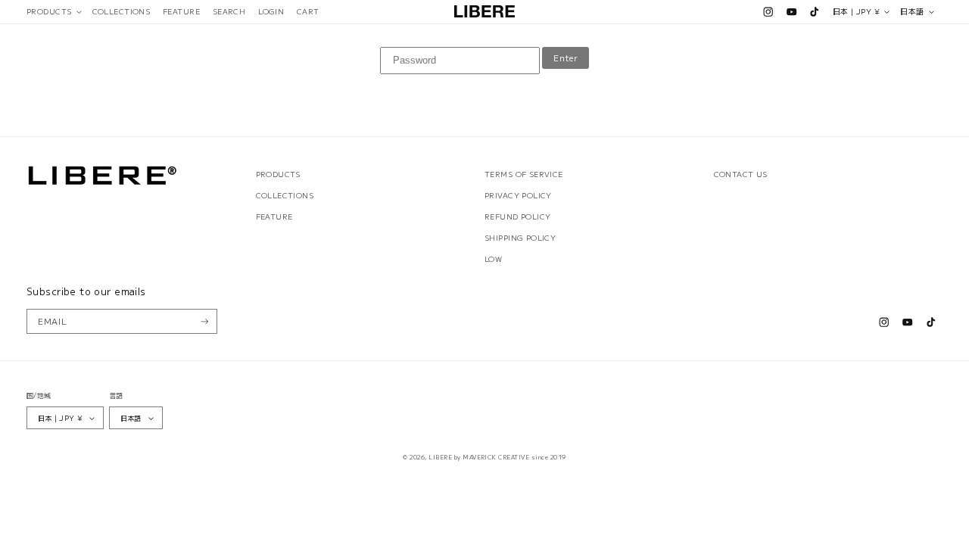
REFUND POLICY (517, 216)
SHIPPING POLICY (520, 237)
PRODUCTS (278, 174)
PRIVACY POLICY (518, 195)
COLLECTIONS (285, 195)
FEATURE (274, 216)
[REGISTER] (205, 322)
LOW (493, 259)
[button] (53, 11)
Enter (565, 57)
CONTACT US (741, 174)
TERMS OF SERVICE (523, 174)
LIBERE (440, 457)
